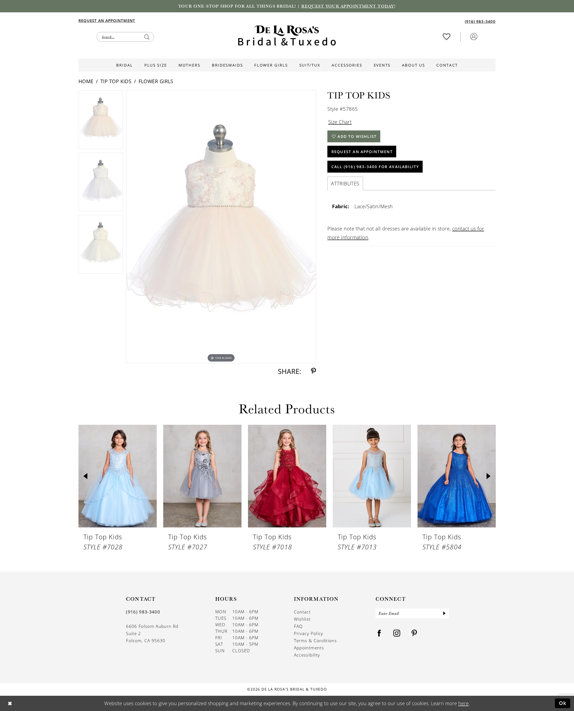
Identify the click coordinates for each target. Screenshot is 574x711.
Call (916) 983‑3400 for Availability (375, 166)
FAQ (298, 626)
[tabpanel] (100, 121)
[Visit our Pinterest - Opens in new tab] (414, 633)
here (463, 703)
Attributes (345, 183)
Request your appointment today (347, 6)
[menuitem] (183, 20)
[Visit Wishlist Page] (446, 36)
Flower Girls (156, 81)
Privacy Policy (308, 633)
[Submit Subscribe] (444, 613)
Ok (563, 703)
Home (85, 81)
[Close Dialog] (9, 703)
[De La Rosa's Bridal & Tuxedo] (287, 35)
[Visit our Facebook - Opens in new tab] (379, 633)
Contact (302, 612)
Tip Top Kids (115, 81)
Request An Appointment (362, 151)
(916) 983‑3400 (143, 612)
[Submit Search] (147, 37)
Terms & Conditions (315, 641)
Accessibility (307, 655)
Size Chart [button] (340, 122)
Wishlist (302, 619)
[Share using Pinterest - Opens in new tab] (313, 371)
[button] (473, 36)
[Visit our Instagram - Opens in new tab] (397, 633)
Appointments (309, 648)
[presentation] (117, 476)
